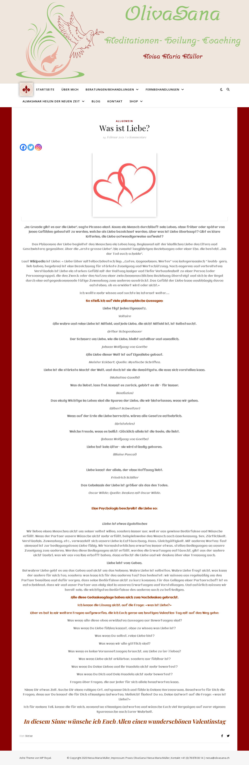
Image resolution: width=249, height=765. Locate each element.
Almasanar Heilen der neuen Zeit (51, 101)
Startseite (45, 89)
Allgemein (124, 121)
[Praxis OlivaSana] (26, 89)
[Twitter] (30, 147)
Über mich (70, 89)
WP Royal (45, 758)
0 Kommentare (136, 137)
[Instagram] (38, 147)
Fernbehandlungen (162, 89)
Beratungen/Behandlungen (110, 89)
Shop (134, 101)
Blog (96, 101)
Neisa (29, 736)
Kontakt (115, 101)
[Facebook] (23, 147)
